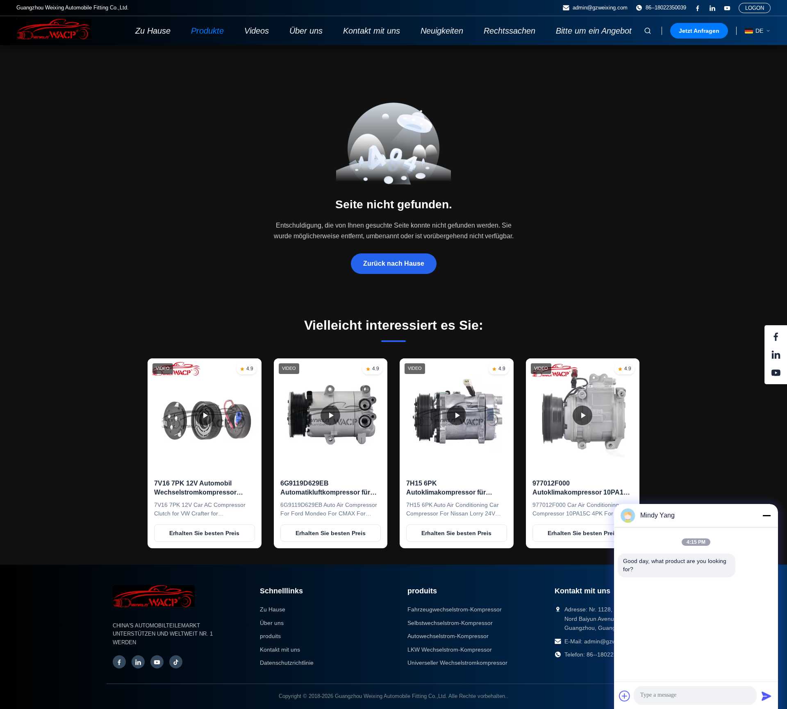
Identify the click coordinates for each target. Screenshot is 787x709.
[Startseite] (53, 37)
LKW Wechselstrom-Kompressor (449, 649)
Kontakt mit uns (371, 30)
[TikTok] (175, 661)
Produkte (207, 30)
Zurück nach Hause (393, 263)
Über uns (306, 30)
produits (270, 636)
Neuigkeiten (442, 30)
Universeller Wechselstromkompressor (457, 662)
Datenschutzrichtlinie (287, 662)
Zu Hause (153, 30)
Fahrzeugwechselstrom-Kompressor (454, 609)
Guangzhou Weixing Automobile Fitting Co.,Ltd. (391, 696)
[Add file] (624, 696)
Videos (256, 30)
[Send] (766, 696)
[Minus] (766, 515)
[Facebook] (697, 8)
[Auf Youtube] (727, 8)
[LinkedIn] (712, 8)
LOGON (754, 8)
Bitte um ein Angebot (594, 30)
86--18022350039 (666, 8)
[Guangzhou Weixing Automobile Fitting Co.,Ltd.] (154, 611)
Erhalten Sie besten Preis (204, 533)
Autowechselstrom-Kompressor (448, 636)
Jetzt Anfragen (699, 30)
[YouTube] (157, 661)
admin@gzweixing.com (600, 8)
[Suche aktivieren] (647, 30)
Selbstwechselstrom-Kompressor (450, 623)
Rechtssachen (509, 30)
